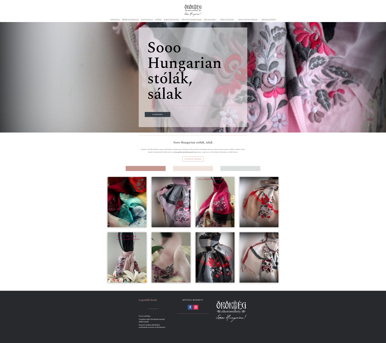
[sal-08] (127, 227)
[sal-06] (215, 227)
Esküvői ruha (171, 20)
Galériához (157, 114)
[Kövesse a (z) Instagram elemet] (195, 307)
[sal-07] (171, 227)
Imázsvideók (268, 20)
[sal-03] (171, 282)
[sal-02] (215, 282)
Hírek (158, 20)
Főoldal (115, 20)
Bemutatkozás (130, 20)
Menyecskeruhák (192, 20)
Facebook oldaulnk (193, 158)
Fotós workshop (144, 316)
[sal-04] (127, 282)
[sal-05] (259, 227)
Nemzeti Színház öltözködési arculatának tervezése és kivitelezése (152, 326)
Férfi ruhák (227, 20)
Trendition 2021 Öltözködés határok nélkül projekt (152, 320)
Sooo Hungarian (247, 20)
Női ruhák (210, 20)
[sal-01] (259, 282)
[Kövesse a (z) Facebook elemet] (190, 307)
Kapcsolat (147, 20)
